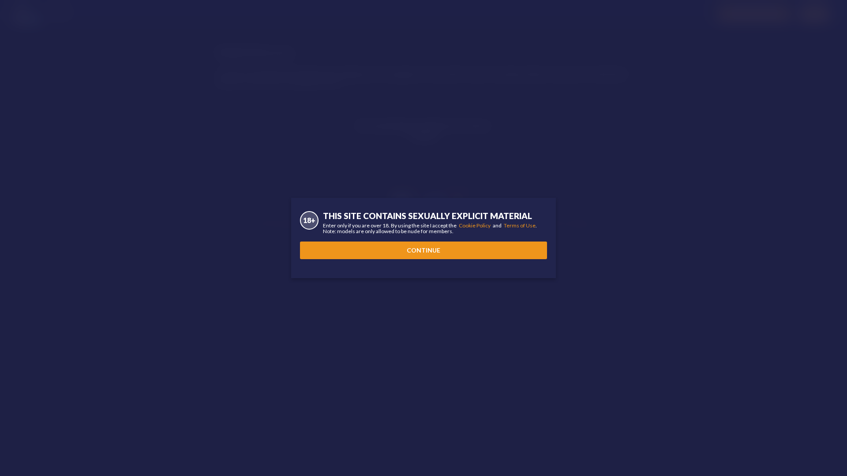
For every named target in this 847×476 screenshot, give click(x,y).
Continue (423, 250)
